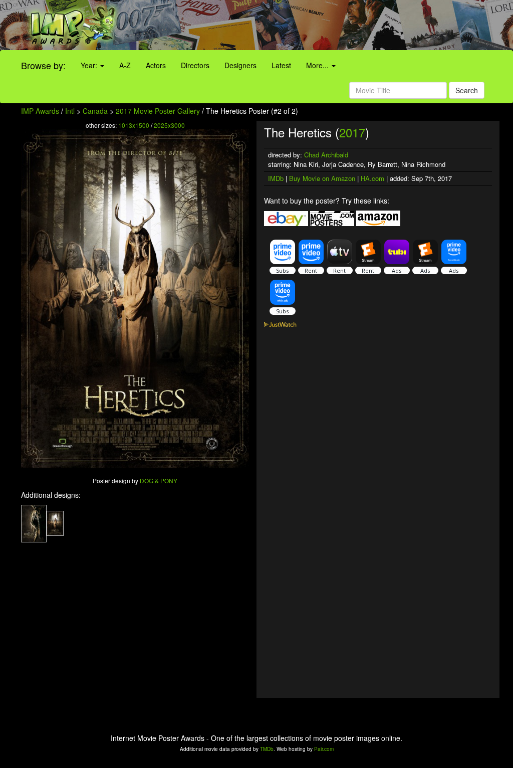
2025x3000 (169, 125)
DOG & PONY (158, 480)
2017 (352, 132)
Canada (95, 111)
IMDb (276, 178)
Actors (156, 65)
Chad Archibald (326, 154)
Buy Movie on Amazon (322, 178)
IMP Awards (40, 111)
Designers (240, 65)
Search (466, 90)
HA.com (372, 178)
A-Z (125, 65)
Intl (70, 111)
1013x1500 (133, 125)
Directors (195, 65)
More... (318, 65)
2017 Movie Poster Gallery (158, 111)
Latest (281, 65)
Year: (90, 65)
